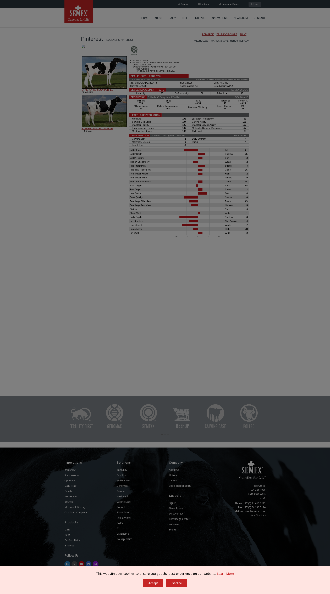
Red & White (124, 517)
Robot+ (121, 507)
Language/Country (230, 4)
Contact (259, 18)
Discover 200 (176, 513)
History (173, 475)
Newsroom (241, 18)
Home (144, 18)
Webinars (174, 524)
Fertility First (123, 480)
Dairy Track (70, 485)
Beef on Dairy (72, 540)
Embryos (199, 18)
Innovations (219, 18)
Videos (205, 4)
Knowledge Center (179, 519)
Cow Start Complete (75, 512)
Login (255, 4)
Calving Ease (124, 501)
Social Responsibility (180, 485)
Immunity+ (70, 469)
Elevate (68, 491)
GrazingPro (123, 533)
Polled (120, 523)
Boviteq (68, 501)
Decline (177, 583)
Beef (185, 18)
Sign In (172, 503)
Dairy (172, 18)
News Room (176, 508)
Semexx (121, 491)
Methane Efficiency (75, 507)
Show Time (123, 512)
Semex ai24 (70, 496)
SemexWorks (71, 475)
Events (172, 529)
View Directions (258, 515)
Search (184, 4)
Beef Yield (122, 496)
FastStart (122, 475)
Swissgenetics (124, 539)
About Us (174, 469)
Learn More (225, 574)
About (159, 18)
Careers (173, 480)
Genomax (122, 485)
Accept (153, 583)
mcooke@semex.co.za (253, 511)
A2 (118, 528)
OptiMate (69, 480)
